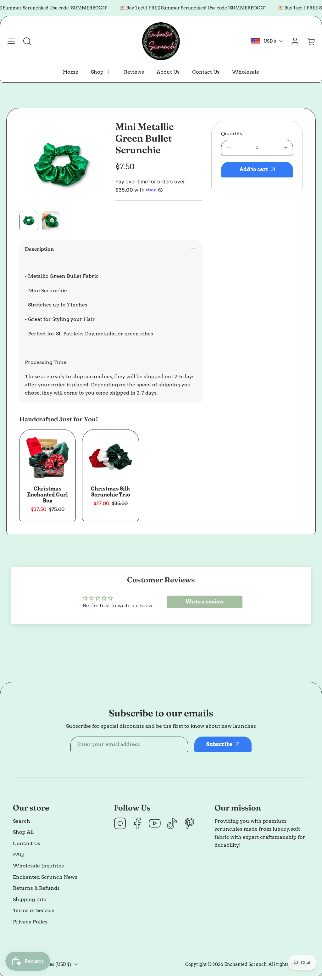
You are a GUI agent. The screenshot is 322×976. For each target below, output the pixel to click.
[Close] (161, 449)
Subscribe (214, 507)
